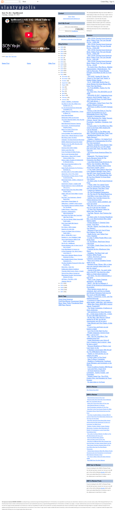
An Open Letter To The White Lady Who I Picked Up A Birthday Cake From (99, 132)
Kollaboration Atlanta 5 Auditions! (70, 269)
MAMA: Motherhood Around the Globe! (72, 141)
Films (63, 301)
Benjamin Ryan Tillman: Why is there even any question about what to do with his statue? (99, 266)
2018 (61, 64)
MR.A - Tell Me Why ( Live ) (69, 235)
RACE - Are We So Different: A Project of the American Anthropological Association (99, 285)
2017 (61, 66)
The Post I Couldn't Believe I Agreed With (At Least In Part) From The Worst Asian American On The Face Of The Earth (99, 416)
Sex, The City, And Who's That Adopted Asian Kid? (97, 337)
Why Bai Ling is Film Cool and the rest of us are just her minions (98, 206)
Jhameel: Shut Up (66, 281)
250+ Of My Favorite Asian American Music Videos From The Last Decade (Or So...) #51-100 (99, 57)
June (63, 89)
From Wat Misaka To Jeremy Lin (70, 249)
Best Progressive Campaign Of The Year (97, 407)
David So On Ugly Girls (68, 229)
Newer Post (5, 63)
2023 (61, 53)
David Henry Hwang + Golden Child (71, 183)
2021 (61, 57)
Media (81, 301)
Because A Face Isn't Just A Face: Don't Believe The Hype (98, 231)
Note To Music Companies (96, 359)
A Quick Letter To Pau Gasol (96, 357)
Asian (7, 56)
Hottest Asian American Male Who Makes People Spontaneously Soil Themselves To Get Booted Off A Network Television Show (100, 452)
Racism (68, 305)
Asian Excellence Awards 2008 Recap (99, 367)
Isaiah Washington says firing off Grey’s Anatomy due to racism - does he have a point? (99, 342)
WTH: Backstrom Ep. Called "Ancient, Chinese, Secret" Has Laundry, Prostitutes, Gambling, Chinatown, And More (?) (99, 121)
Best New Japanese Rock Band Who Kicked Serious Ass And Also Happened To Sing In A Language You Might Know (98, 422)
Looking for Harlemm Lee (96, 190)
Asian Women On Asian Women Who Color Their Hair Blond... (99, 85)
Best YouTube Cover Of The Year (96, 439)
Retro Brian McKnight (67, 115)
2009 (61, 287)
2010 (61, 285)
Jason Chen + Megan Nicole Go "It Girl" (72, 135)
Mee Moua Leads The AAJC (69, 137)
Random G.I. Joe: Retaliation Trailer (71, 237)
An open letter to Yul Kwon (96, 382)
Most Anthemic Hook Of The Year (96, 397)
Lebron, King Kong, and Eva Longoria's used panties (96, 257)
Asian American (68, 299)
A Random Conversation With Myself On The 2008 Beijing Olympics (99, 351)
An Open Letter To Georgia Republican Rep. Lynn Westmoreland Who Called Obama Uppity (100, 219)
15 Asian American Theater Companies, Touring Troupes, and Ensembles (98, 372)
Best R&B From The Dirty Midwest (96, 460)
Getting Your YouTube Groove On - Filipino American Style (98, 199)
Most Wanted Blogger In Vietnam (96, 405)
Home (29, 63)
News (64, 303)
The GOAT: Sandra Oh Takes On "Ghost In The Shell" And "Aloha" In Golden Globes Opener (98, 78)
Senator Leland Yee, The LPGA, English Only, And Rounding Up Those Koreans (99, 378)
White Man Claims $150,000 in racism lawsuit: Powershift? (99, 305)
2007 (61, 291)
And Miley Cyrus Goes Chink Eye (98, 196)
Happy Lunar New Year (68, 150)
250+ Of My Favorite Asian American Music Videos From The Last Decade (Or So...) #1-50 (99, 63)
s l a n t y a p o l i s (18, 7)
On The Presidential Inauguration (98, 192)
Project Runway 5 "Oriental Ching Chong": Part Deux (98, 223)
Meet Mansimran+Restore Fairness (71, 123)
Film (10, 56)
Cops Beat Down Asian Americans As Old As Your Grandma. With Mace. (99, 163)
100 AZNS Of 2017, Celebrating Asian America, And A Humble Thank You (99, 96)
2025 (61, 49)
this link (103, 472)
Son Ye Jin (13, 56)
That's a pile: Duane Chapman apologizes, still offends (97, 280)
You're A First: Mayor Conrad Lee (71, 273)
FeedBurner (75, 31)
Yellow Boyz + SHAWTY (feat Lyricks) (72, 203)
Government (75, 301)
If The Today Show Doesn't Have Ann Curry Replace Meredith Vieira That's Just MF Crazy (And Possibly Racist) (99, 171)
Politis (69, 303)
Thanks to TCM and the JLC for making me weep (97, 354)
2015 (61, 70)
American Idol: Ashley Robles (69, 147)
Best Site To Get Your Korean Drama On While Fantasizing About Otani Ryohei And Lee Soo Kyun (99, 411)
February (64, 97)
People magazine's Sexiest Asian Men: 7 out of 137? (98, 334)
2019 (61, 62)
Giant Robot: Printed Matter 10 (70, 201)
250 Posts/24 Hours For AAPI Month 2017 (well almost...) (99, 100)
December (65, 76)
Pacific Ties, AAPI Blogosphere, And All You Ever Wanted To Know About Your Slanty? (99, 177)
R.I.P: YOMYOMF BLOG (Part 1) (98, 82)
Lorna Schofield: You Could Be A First (72, 133)
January (64, 99)
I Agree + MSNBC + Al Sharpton (70, 101)
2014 (61, 72)
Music (60, 303)
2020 (61, 59)
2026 (61, 47)
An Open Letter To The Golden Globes (72, 171)
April (63, 93)
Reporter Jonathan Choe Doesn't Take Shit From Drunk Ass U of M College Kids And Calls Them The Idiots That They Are (99, 147)
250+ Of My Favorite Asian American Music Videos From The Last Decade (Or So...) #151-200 (99, 46)
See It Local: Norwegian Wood (70, 154)
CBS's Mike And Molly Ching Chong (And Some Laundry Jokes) (99, 166)
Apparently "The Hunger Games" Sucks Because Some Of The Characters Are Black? (98, 158)
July (63, 87)
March (63, 95)
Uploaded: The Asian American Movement (73, 139)
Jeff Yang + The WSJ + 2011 (69, 279)
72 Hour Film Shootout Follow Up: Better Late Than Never (98, 210)
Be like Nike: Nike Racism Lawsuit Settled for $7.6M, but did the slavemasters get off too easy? (98, 319)
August (64, 85)
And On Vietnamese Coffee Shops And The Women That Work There (98, 187)
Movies (68, 301)
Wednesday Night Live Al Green (70, 117)
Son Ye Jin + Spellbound (12, 13)
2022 (61, 55)
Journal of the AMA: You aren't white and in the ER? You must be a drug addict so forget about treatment (99, 272)
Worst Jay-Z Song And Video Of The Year (98, 403)
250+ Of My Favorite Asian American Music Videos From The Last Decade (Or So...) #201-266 (99, 40)
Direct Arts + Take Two (68, 267)
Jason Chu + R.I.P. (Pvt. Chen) (70, 173)
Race (63, 305)
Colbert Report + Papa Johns (69, 209)
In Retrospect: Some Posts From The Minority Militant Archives (99, 104)
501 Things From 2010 (92, 390)
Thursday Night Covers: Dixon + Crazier (73, 271)
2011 (61, 283)
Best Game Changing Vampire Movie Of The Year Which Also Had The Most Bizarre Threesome (98, 447)
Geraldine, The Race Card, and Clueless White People (97, 254)
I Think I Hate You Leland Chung (98, 184)
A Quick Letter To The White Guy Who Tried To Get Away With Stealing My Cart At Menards (99, 127)
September (65, 83)
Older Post (51, 63)
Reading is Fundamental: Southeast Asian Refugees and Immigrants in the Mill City (99, 363)
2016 (61, 68)
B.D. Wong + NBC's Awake (69, 227)
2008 (61, 289)
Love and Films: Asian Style (97, 369)
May (63, 91)
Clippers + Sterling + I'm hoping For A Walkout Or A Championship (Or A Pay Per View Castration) (99, 141)
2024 (61, 51)
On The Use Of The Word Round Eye (100, 194)
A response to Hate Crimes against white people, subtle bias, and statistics (99, 301)
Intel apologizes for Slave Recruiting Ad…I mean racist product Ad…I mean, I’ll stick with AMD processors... (99, 314)
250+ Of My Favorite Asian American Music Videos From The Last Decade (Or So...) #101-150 (99, 52)
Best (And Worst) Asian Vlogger (95, 437)
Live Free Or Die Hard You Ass (98, 331)
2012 (61, 74)
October (64, 80)
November (65, 78)
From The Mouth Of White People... (71, 152)
